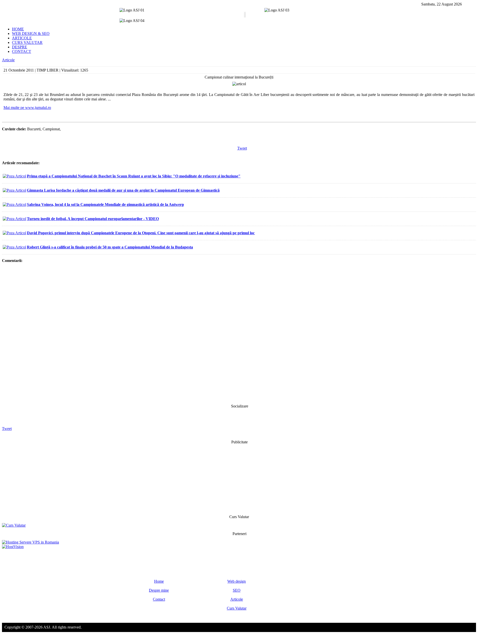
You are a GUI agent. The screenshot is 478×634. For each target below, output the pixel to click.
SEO (236, 590)
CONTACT (21, 51)
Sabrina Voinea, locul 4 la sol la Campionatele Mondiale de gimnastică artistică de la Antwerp (105, 204)
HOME (18, 29)
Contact (159, 599)
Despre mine (159, 590)
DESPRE (19, 47)
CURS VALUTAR (27, 42)
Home (159, 581)
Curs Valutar (236, 608)
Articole (8, 60)
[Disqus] (239, 333)
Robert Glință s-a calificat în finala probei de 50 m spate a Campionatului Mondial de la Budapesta (110, 247)
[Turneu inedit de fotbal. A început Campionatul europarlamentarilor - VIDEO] (14, 219)
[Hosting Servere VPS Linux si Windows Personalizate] (30, 542)
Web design (236, 581)
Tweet (242, 148)
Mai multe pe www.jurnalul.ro (27, 107)
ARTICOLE (22, 38)
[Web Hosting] (13, 547)
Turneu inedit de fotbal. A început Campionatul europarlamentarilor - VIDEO (93, 219)
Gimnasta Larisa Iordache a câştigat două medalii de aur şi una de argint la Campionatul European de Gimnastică (123, 190)
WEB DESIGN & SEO (31, 33)
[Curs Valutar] (14, 525)
